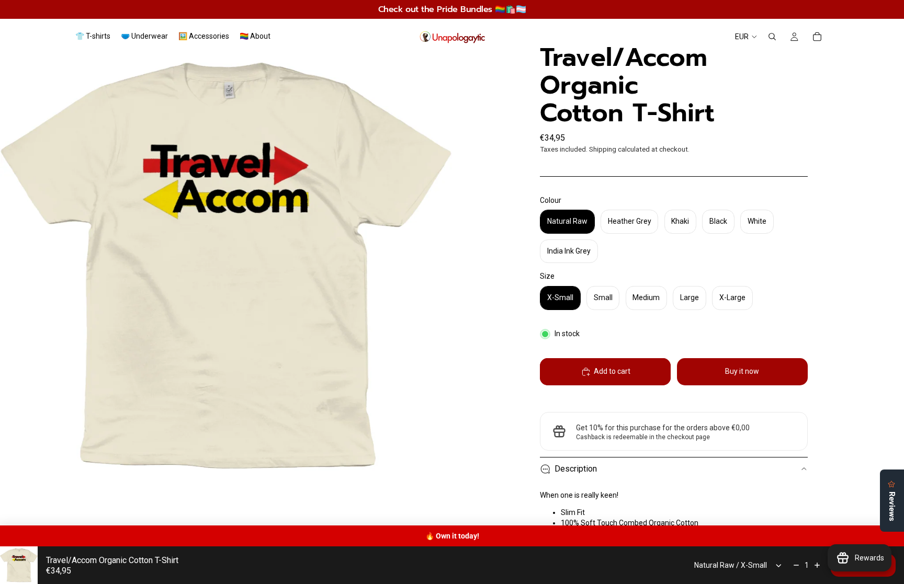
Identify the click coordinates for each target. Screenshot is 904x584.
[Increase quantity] (817, 565)
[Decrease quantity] (796, 565)
